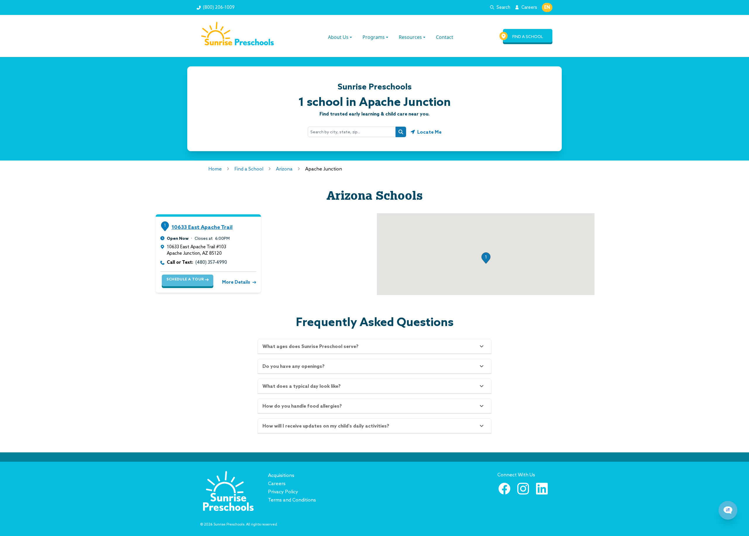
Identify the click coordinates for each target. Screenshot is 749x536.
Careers (529, 7)
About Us (338, 37)
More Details (236, 282)
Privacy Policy (283, 491)
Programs (374, 37)
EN (547, 7)
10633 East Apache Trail (202, 227)
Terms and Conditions (292, 500)
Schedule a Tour (185, 279)
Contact (444, 37)
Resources (410, 37)
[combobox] (352, 132)
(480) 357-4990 (211, 262)
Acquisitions (281, 475)
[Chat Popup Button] (728, 510)
